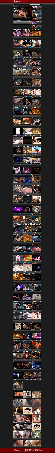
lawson (35, 340)
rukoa (26, 135)
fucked (26, 96)
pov (14, 389)
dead (26, 57)
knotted (15, 184)
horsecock (16, 389)
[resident (26, 340)
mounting (34, 57)
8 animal (17, 1)
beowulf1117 (25, 57)
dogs (25, 174)
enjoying (16, 340)
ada (26, 145)
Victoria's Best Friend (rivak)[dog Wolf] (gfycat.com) (39, 17)
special (15, 213)
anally (14, 174)
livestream (34, 135)
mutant (24, 174)
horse (36, 135)
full (15, 145)
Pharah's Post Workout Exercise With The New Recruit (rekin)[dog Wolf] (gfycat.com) (39, 22)
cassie (14, 57)
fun (35, 184)
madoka (16, 145)
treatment (16, 213)
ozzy (34, 262)
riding (34, 213)
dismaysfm (36, 57)
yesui (15, 135)
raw (14, 135)
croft (34, 223)
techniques (17, 252)
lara (33, 184)
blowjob (15, 262)
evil (25, 145)
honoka (33, 145)
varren (36, 379)
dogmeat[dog (26, 223)
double (34, 184)
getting (25, 96)
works (16, 135)
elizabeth (15, 22)
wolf (25, 184)
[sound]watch (15, 96)
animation (25, 135)
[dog (35, 262)
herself (17, 340)
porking (18, 96)
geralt (33, 262)
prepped (16, 174)
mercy (33, 301)
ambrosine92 (27, 184)
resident (24, 145)
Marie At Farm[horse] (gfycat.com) (39, 10)
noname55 (17, 223)
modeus (16, 262)
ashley (33, 379)
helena (24, 379)
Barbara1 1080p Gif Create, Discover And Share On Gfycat (39, 14)
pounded (26, 262)
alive (27, 57)
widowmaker (25, 301)
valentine (25, 340)
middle (35, 145)
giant (17, 174)
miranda (33, 340)
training (17, 57)
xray (33, 96)
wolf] (27, 223)
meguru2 (35, 96)
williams (35, 379)
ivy (14, 184)
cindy (24, 96)
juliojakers (17, 184)
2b (33, 213)
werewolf (26, 301)
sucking (17, 389)
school (15, 252)
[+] (30, 23)
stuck (34, 145)
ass (35, 301)
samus (24, 184)
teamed (26, 252)
